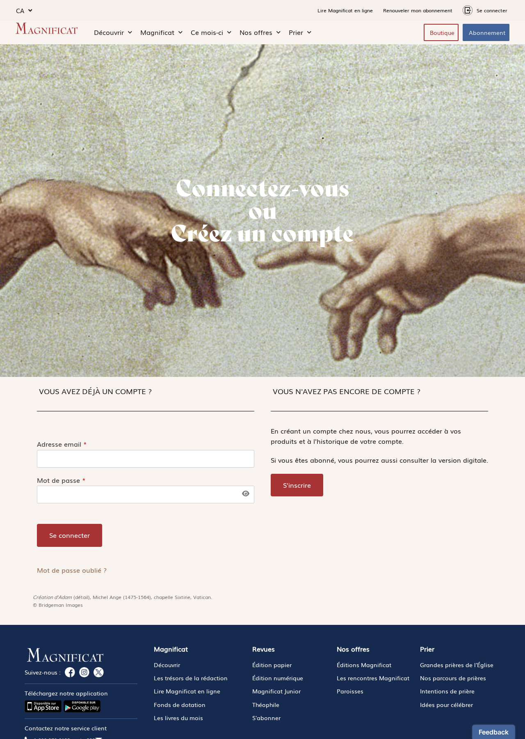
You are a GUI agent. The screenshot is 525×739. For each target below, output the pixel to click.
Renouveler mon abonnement (417, 10)
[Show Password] (245, 493)
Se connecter (69, 535)
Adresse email (62, 444)
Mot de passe (61, 480)
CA (20, 10)
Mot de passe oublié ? (72, 570)
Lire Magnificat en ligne (345, 10)
